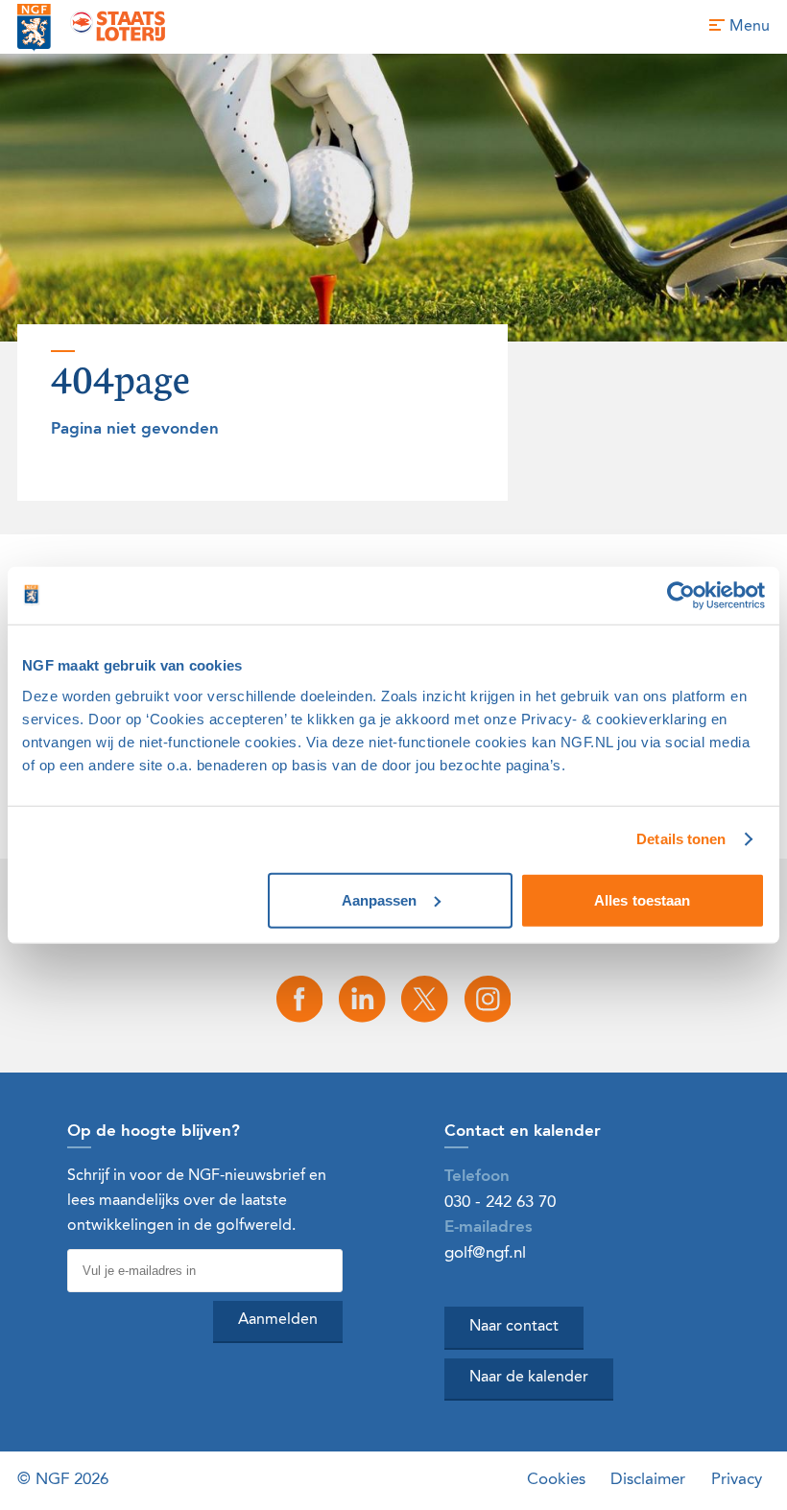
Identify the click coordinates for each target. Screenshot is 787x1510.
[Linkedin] (362, 999)
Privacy (736, 1480)
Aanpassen (379, 899)
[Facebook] (299, 999)
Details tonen (681, 839)
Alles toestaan (642, 899)
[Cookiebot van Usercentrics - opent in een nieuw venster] (681, 595)
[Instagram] (487, 999)
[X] (425, 999)
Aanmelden (278, 1320)
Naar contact (514, 1326)
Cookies (556, 1480)
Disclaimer (647, 1480)
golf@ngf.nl (485, 1253)
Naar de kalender (528, 1377)
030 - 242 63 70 (500, 1202)
